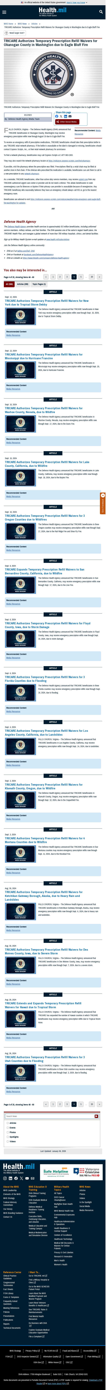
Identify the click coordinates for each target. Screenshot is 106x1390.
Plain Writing (93, 1356)
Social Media (85, 1206)
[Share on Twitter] (61, 116)
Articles (13, 1123)
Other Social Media (68, 121)
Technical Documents (12, 1328)
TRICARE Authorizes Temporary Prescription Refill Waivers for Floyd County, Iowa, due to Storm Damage (48, 625)
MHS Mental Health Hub (63, 1210)
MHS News (85, 1186)
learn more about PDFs (57, 1383)
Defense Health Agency (16, 226)
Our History (7, 1209)
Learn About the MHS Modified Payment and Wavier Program (38, 1296)
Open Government (73, 1356)
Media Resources (13, 335)
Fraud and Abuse (69, 1350)
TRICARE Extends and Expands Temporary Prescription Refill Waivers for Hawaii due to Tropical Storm (43, 1005)
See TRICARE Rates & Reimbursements (38, 1311)
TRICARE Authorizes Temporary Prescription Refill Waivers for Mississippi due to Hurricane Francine (44, 356)
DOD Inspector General (26, 1356)
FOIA (8, 1356)
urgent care (83, 179)
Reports (6, 1324)
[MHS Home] (20, 1174)
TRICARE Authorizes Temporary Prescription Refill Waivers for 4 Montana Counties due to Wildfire (45, 840)
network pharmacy (31, 173)
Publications (8, 1320)
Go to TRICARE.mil (36, 1275)
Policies (6, 1312)
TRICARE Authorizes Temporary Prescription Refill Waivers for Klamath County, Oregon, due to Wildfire (44, 786)
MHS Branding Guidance (13, 1213)
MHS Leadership (10, 1190)
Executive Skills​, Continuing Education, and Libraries (37, 1219)
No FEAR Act (49, 1350)
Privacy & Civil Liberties (63, 1252)
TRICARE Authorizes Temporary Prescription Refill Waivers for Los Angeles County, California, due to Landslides (46, 732)
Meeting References (11, 1308)
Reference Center (12, 1272)
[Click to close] (103, 495)
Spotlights (14, 1137)
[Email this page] (69, 116)
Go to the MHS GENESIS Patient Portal (39, 1288)
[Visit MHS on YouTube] (27, 1179)
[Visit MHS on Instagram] (5, 1179)
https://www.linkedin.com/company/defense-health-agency (46, 258)
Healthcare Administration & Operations (64, 1223)
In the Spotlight (86, 1202)
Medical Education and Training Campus (38, 1227)
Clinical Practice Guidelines (9, 1277)
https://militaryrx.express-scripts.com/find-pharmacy (69, 160)
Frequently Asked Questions (10, 1302)
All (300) (9, 284)
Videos (13, 1141)
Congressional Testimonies (9, 1284)
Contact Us (7, 1217)
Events (12, 1128)
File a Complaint (35, 1336)
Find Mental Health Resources (36, 1318)
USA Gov (37, 1362)
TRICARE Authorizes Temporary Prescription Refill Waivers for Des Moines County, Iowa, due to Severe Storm (46, 951)
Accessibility (88, 1350)
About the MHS (11, 1186)
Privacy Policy (31, 1350)
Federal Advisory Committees (10, 1203)
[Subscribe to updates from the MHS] (32, 1179)
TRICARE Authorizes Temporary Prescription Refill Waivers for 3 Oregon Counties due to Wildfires (45, 517)
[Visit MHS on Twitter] (21, 1179)
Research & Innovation (63, 1256)
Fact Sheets (8, 1289)
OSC (68, 1362)
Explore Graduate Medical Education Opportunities (39, 1331)
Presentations (8, 1316)
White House (53, 1362)
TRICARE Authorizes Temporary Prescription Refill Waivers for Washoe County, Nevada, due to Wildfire (44, 410)
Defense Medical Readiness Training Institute (36, 1209)
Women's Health (60, 1264)
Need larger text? (17, 33)
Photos (13, 1132)
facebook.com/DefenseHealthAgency (38, 254)
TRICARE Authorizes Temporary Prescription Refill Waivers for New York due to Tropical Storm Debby (46, 302)
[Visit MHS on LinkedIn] (10, 1179)
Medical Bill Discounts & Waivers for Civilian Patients (64, 1246)
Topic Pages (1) (39, 284)
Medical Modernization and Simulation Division (38, 1234)
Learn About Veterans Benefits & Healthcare (37, 1304)
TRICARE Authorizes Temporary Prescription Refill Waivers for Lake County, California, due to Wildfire (47, 464)
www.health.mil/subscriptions (57, 239)
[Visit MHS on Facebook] (16, 1179)
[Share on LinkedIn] (65, 116)
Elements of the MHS (12, 1194)
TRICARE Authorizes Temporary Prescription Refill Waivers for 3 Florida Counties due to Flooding (45, 679)
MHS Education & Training (38, 1188)
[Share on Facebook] (56, 116)
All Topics (58, 1193)
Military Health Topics (61, 1188)
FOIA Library (8, 1293)
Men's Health (59, 1260)
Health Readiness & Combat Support (62, 1229)
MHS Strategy (9, 1198)
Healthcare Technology (63, 1239)
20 (92, 276)
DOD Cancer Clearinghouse (59, 1198)
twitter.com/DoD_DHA (26, 251)
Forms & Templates (11, 1297)
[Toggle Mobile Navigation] (4, 12)
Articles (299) (22, 284)
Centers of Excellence (63, 1235)
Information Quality (50, 1356)
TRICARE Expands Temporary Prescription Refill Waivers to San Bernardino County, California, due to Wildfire (44, 571)
